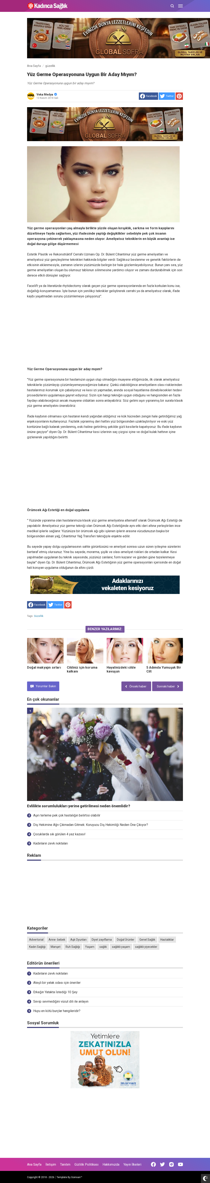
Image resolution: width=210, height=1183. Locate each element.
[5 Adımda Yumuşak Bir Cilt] (164, 650)
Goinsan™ (76, 1177)
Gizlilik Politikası (86, 1164)
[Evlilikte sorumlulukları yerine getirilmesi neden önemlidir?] (105, 754)
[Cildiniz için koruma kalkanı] (85, 650)
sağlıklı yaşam (121, 946)
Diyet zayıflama (102, 939)
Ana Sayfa (34, 1164)
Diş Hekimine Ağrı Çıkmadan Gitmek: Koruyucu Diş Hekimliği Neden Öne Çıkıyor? (90, 825)
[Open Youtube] (180, 1164)
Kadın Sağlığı (37, 946)
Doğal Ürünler (125, 939)
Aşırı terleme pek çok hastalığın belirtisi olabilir (66, 815)
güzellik (38, 616)
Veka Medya (45, 94)
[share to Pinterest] (179, 96)
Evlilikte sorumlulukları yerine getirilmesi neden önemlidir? (78, 806)
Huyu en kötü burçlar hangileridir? (56, 1011)
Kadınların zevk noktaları (50, 843)
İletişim (51, 1164)
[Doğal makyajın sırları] (45, 650)
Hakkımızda (111, 1164)
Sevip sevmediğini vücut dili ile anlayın (60, 1001)
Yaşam (89, 946)
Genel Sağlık (147, 939)
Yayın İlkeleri (132, 1164)
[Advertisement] (105, 332)
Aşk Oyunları (78, 939)
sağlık (103, 946)
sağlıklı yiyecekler (146, 946)
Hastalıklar (167, 939)
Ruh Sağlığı (73, 946)
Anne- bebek (57, 939)
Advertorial (36, 939)
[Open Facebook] (153, 1164)
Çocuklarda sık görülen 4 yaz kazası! (59, 834)
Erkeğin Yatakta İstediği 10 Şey (55, 992)
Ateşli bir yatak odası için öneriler (57, 983)
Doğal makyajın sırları (44, 667)
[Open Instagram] (171, 1164)
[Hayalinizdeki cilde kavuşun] (125, 650)
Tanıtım (65, 1164)
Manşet (55, 946)
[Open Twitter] (162, 1164)
